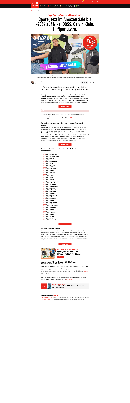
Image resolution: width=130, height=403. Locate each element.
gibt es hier (69, 279)
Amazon (44, 10)
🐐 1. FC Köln (43, 6)
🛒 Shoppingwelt (69, 6)
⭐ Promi (55, 6)
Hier (44, 154)
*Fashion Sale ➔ (65, 106)
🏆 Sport (62, 6)
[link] (35, 4)
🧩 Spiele (78, 6)
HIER (70, 118)
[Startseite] (32, 10)
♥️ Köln (49, 6)
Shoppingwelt (37, 10)
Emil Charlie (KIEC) (38, 81)
